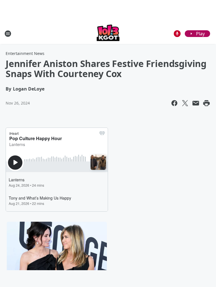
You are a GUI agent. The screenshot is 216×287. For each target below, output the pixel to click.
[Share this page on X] (185, 103)
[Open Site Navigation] (7, 33)
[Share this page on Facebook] (174, 103)
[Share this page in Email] (196, 103)
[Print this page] (206, 103)
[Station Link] (108, 33)
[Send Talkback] (177, 33)
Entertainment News (25, 53)
